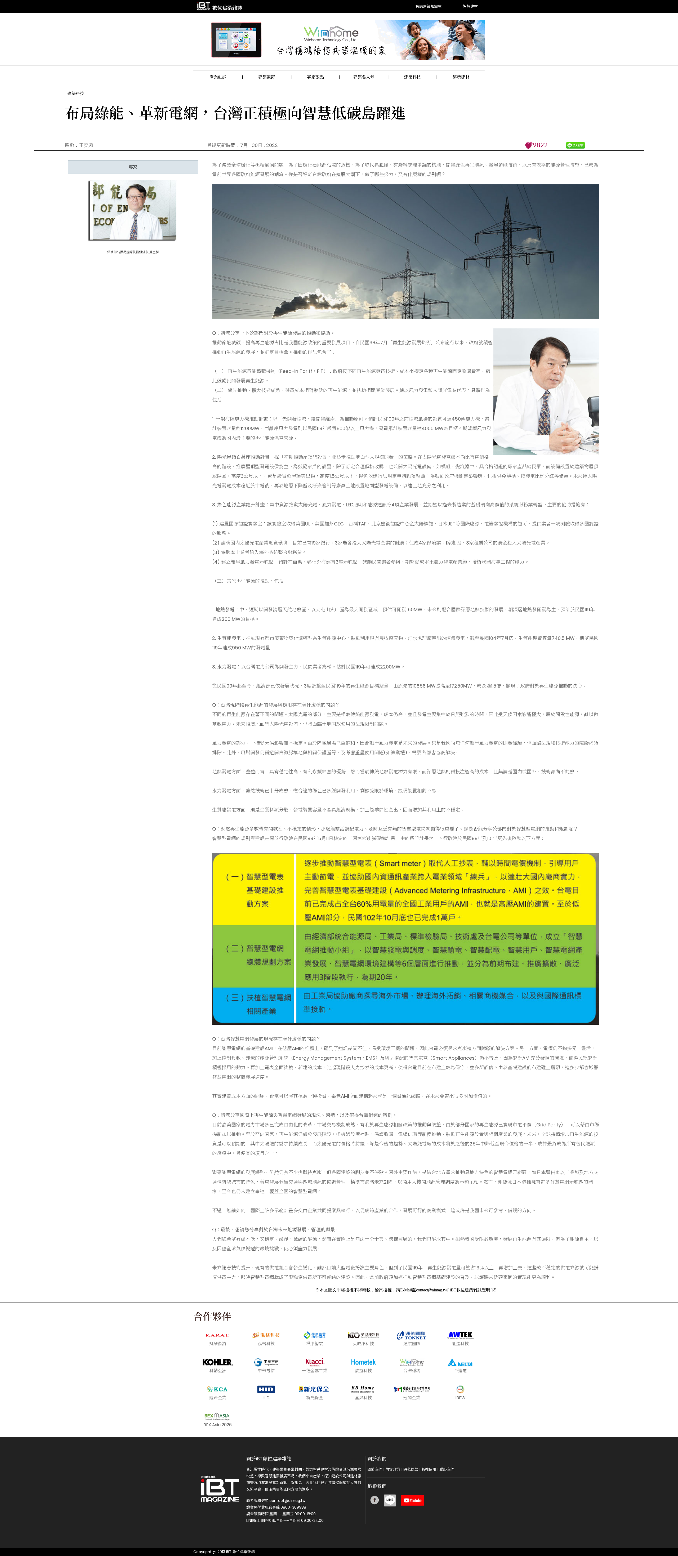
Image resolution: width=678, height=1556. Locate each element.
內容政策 (392, 1469)
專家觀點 (315, 77)
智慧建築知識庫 (428, 6)
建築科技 (412, 77)
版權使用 (428, 1469)
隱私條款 (410, 1469)
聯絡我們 (446, 1469)
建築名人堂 (363, 77)
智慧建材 (470, 6)
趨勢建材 (461, 77)
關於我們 (374, 1469)
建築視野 (266, 77)
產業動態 (217, 77)
